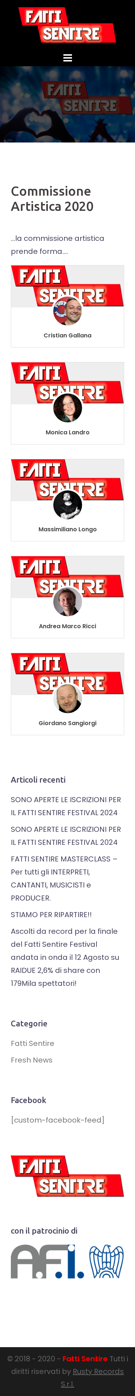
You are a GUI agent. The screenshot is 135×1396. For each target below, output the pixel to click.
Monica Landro (68, 432)
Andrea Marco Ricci (67, 626)
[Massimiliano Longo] (67, 480)
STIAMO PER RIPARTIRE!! (51, 915)
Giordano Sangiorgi (67, 723)
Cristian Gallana (67, 335)
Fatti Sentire (32, 1043)
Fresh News (32, 1060)
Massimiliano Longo (68, 529)
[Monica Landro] (67, 383)
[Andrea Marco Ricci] (67, 576)
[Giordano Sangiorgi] (67, 673)
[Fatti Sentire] (67, 25)
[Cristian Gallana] (67, 286)
